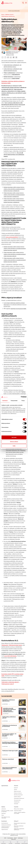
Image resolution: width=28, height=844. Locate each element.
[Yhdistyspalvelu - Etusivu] (14, 780)
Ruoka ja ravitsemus (18, 793)
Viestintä (16, 806)
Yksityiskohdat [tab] (14, 400)
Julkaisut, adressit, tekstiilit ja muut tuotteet (19, 813)
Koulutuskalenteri (4, 823)
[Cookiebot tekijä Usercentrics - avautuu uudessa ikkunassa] (21, 397)
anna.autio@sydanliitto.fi (12, 237)
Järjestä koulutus (4, 829)
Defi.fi (5, 837)
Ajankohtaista (4, 785)
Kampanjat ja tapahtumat (19, 798)
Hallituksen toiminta (9, 14)
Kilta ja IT (16, 821)
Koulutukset (4, 821)
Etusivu (2, 14)
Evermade (16, 835)
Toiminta (16, 785)
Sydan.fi (15, 837)
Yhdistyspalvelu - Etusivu (11, 2)
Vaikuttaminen (16, 801)
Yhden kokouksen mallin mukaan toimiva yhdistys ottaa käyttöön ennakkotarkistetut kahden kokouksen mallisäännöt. (14, 200)
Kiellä (14, 445)
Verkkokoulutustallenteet (6, 824)
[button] (23, 3)
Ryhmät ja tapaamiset (18, 794)
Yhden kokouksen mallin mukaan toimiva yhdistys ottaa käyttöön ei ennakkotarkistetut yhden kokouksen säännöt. (15, 254)
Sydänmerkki (13, 839)
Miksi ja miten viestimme (18, 808)
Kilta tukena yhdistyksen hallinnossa (18, 826)
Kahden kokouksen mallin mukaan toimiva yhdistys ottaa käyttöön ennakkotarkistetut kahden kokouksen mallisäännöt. (14, 188)
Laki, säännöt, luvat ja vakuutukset (5, 817)
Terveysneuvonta (17, 800)
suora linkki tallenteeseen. (10, 656)
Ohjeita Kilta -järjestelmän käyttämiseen (19, 829)
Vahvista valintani (14, 441)
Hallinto (3, 806)
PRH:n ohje (21, 506)
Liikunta (15, 789)
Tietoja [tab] (23, 400)
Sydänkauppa (20, 837)
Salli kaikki (14, 437)
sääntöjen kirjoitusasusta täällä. (18, 308)
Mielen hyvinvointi (17, 791)
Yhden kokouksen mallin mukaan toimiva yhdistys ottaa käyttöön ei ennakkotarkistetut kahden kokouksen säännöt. (15, 259)
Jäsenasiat (3, 813)
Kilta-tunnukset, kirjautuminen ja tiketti (20, 824)
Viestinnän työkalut (17, 810)
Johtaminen (3, 808)
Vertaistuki (16, 803)
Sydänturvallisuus (17, 796)
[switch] (25, 423)
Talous (2, 815)
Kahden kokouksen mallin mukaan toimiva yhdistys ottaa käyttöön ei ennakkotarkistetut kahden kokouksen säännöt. (15, 248)
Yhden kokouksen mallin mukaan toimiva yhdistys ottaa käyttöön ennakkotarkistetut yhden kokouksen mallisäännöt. (14, 194)
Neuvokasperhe (10, 837)
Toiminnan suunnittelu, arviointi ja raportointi (7, 811)
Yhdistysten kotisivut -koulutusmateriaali (5, 827)
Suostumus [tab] (5, 400)
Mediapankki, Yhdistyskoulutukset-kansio (12, 645)
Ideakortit (16, 787)
